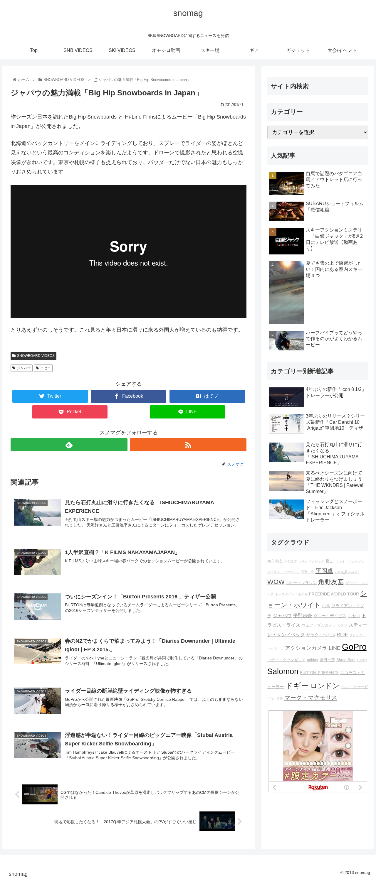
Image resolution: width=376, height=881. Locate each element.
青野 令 (307, 571)
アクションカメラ (306, 648)
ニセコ (45, 368)
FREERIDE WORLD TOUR (334, 594)
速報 (279, 698)
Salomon (282, 671)
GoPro (354, 647)
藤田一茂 (327, 660)
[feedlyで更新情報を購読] (69, 444)
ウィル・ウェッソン (350, 561)
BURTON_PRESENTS (319, 673)
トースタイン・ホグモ (291, 594)
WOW (276, 581)
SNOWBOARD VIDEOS (36, 356)
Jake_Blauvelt (347, 572)
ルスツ (342, 625)
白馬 (326, 606)
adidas (312, 660)
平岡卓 (324, 571)
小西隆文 (290, 561)
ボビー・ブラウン (301, 583)
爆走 (330, 561)
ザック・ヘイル (320, 634)
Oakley (362, 660)
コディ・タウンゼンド (286, 660)
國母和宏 (275, 561)
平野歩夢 (302, 615)
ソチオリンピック (311, 561)
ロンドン (325, 686)
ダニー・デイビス (329, 615)
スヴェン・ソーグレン (283, 571)
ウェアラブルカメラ (319, 625)
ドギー (297, 685)
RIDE (342, 634)
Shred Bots (345, 660)
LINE (334, 648)
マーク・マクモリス (310, 697)
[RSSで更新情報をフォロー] (188, 444)
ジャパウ (24, 368)
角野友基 (331, 581)
